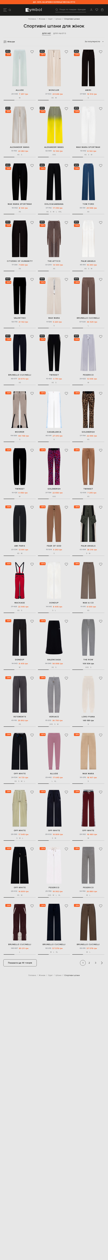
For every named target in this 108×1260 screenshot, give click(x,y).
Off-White (20, 773)
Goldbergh (88, 432)
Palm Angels (88, 261)
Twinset (54, 375)
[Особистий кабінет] (91, 10)
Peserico (88, 375)
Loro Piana (88, 716)
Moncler (54, 90)
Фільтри (11, 41)
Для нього (59, 33)
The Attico (54, 261)
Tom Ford (88, 204)
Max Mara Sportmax (88, 147)
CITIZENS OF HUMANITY (20, 261)
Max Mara (54, 318)
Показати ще (20, 963)
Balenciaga (54, 659)
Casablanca (54, 432)
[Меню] (5, 10)
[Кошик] (102, 10)
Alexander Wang (19, 147)
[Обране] (96, 10)
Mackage (19, 603)
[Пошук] (10, 10)
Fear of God (54, 546)
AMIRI (88, 90)
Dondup (54, 603)
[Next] (102, 963)
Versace (54, 716)
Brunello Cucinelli (88, 318)
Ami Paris (19, 546)
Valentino (20, 318)
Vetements (19, 716)
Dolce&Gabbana (54, 204)
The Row (88, 659)
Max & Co (88, 603)
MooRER (19, 432)
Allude (20, 90)
